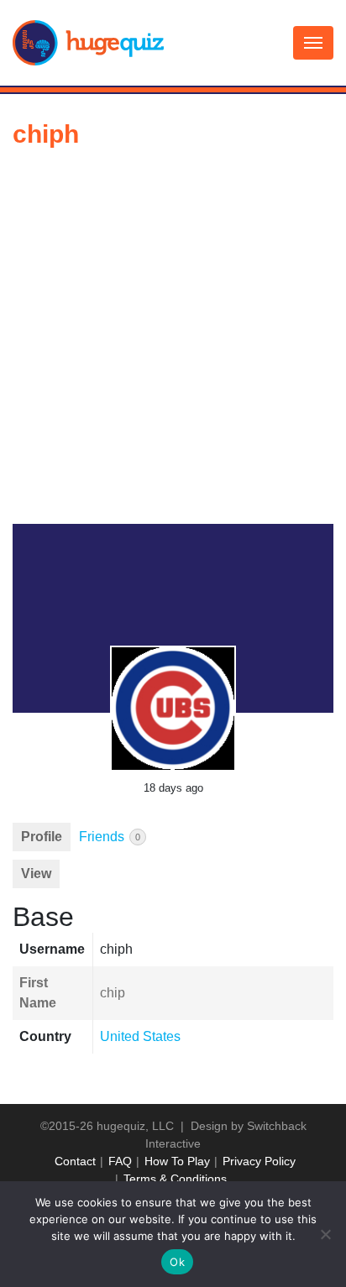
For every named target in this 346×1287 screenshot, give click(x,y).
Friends (109, 836)
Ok (177, 1262)
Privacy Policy (259, 1161)
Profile (41, 836)
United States (140, 1036)
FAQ (120, 1161)
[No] (325, 1234)
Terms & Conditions (175, 1178)
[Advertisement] (173, 342)
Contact (75, 1161)
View (36, 873)
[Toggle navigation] (313, 43)
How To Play (177, 1161)
